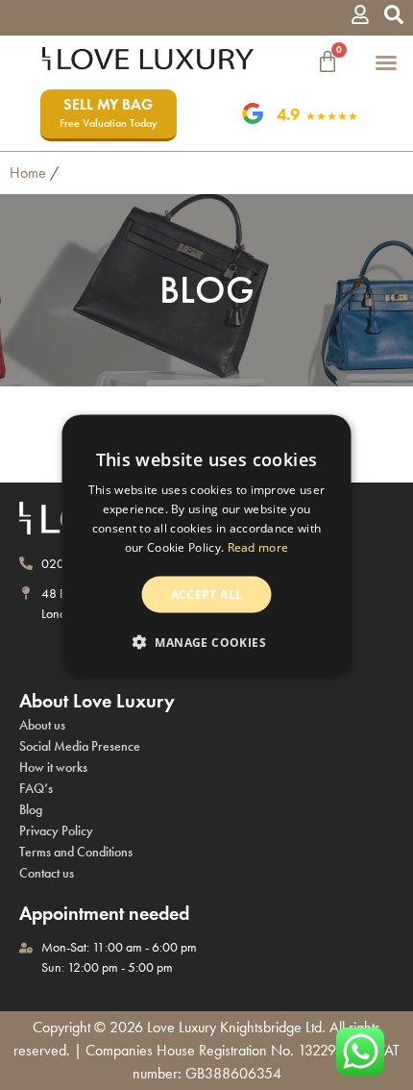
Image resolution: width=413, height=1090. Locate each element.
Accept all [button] (207, 593)
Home (28, 172)
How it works (53, 767)
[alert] (207, 545)
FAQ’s (36, 788)
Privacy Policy (56, 831)
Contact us (46, 873)
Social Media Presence (79, 746)
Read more (258, 546)
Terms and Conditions (76, 852)
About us (42, 725)
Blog (30, 810)
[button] (393, 18)
